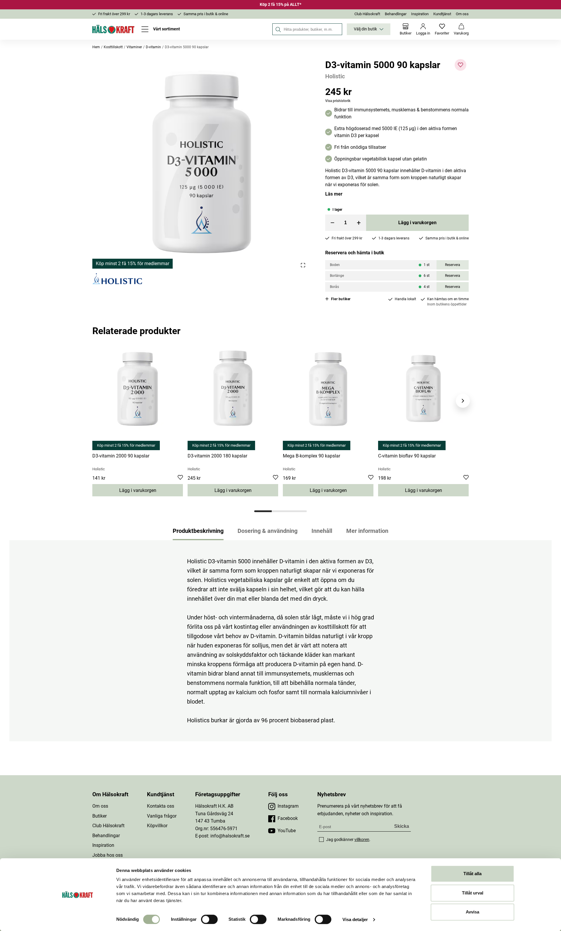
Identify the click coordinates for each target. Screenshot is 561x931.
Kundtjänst (442, 14)
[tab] (263, 511)
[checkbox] (321, 839)
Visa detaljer (355, 919)
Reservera (452, 265)
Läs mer (333, 194)
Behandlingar (395, 14)
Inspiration (420, 14)
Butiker (99, 816)
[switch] (209, 919)
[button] (201, 163)
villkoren (361, 839)
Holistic (335, 76)
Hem (96, 47)
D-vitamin (153, 47)
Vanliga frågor (161, 816)
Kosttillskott (113, 47)
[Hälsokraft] (113, 29)
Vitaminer (134, 47)
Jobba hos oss (107, 855)
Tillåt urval (472, 892)
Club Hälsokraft (367, 14)
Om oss (462, 14)
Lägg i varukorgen (417, 222)
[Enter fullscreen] (303, 265)
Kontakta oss (160, 806)
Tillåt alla (472, 873)
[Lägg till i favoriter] (460, 65)
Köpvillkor (157, 825)
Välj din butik (365, 29)
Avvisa (472, 911)
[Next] (463, 401)
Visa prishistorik (337, 101)
